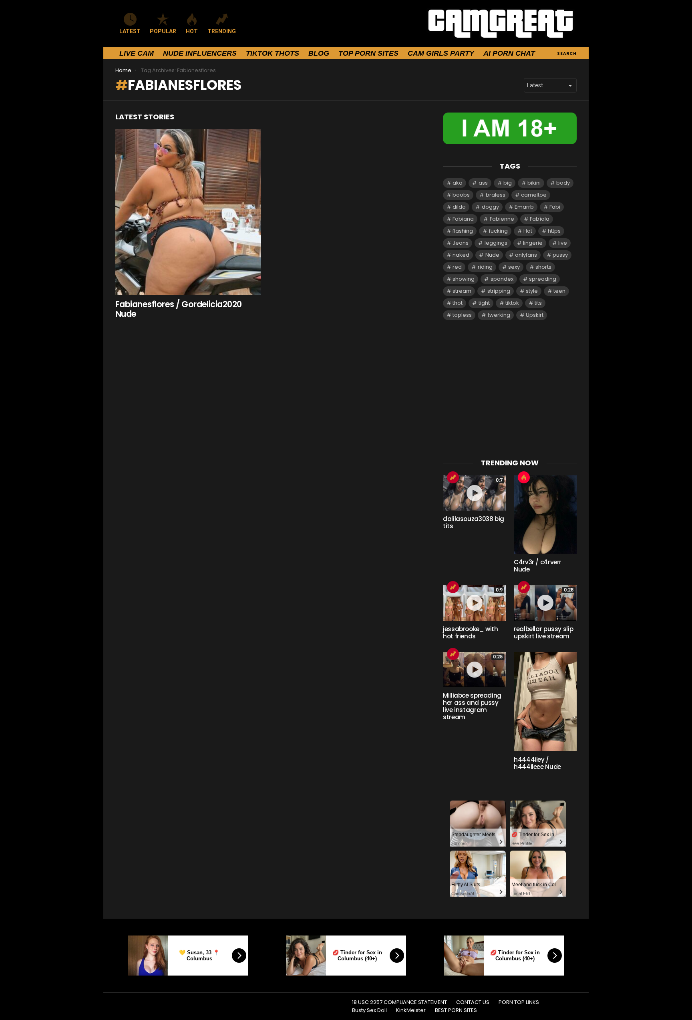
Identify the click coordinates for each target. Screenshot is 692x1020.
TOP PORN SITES (368, 53)
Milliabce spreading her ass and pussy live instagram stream (472, 706)
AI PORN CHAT (509, 53)
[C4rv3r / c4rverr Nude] (545, 514)
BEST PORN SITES (456, 1010)
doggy (490, 207)
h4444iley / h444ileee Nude (537, 763)
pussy (560, 255)
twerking (499, 315)
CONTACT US (472, 1002)
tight (484, 303)
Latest (130, 31)
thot (458, 303)
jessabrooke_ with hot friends (470, 632)
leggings (496, 243)
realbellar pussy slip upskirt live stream (543, 632)
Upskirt (534, 315)
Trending (453, 477)
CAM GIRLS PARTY (441, 53)
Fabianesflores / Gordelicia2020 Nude (178, 309)
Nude (492, 255)
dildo (459, 207)
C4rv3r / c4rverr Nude (537, 565)
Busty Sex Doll (369, 1010)
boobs (461, 195)
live (562, 243)
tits (538, 303)
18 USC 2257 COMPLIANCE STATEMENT (399, 1002)
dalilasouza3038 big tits (473, 522)
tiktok (512, 303)
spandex (502, 279)
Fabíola (539, 219)
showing (464, 279)
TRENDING (221, 31)
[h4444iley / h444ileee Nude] (545, 701)
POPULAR (163, 31)
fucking (498, 231)
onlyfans (526, 255)
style (532, 291)
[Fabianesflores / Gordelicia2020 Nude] (188, 212)
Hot (527, 231)
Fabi (554, 207)
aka (458, 183)
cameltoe (534, 195)
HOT (192, 31)
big (507, 183)
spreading (542, 279)
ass (483, 183)
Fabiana (463, 219)
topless (462, 315)
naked (461, 255)
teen (559, 291)
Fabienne (502, 219)
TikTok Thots (272, 53)
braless (495, 195)
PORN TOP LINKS (519, 1002)
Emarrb (524, 207)
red (457, 267)
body (563, 183)
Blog (318, 53)
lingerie (533, 243)
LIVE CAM (136, 53)
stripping (498, 291)
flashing (463, 231)
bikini (534, 183)
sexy (514, 267)
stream (462, 291)
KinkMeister (411, 1010)
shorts (543, 267)
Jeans (461, 243)
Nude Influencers (200, 53)
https (554, 231)
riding (485, 267)
